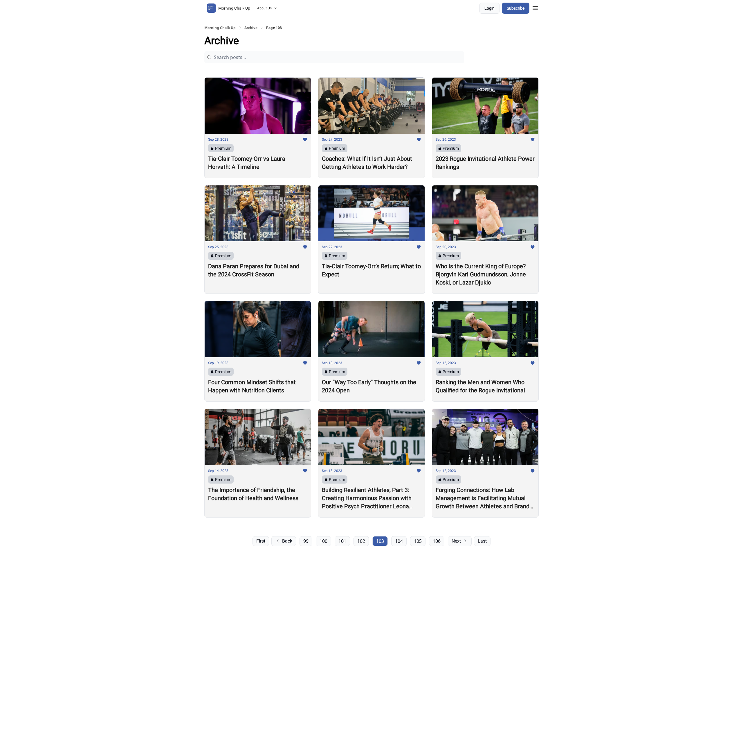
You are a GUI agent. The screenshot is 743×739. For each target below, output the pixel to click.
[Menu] (535, 7)
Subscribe (515, 8)
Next (456, 541)
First (260, 541)
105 (418, 541)
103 (380, 541)
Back (287, 541)
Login (489, 8)
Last (482, 541)
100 (323, 541)
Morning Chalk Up (220, 28)
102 (361, 541)
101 (342, 541)
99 (306, 541)
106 (437, 541)
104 (399, 541)
